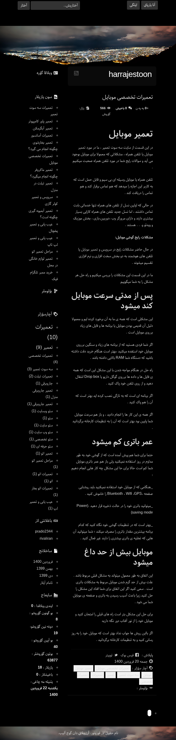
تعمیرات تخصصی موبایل (127, 97)
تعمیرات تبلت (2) (41, 376)
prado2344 (44, 531)
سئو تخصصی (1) (41, 439)
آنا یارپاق (149, 5)
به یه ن (142, 108)
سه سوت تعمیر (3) (40, 369)
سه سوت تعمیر (128, 675)
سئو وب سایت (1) (41, 432)
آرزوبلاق (83, 733)
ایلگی (133, 5)
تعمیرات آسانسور (42, 135)
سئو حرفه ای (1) (42, 446)
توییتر (109, 655)
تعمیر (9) (44, 347)
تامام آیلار (46, 583)
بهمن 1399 (44, 568)
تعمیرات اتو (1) (43, 474)
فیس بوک (127, 655)
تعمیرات (97, 675)
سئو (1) (48, 418)
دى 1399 (46, 576)
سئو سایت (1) (43, 425)
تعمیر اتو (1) (44, 453)
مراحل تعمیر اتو (42, 251)
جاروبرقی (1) (44, 383)
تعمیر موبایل (89, 249)
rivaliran (46, 538)
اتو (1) (48, 481)
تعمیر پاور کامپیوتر (40, 121)
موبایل (147, 675)
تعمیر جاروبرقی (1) (40, 404)
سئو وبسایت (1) (42, 411)
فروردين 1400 (43, 562)
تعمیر (110, 675)
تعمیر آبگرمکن (43, 128)
